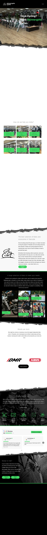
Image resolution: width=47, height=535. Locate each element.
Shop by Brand (23, 366)
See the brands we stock (8, 150)
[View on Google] (4, 439)
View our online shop (34, 134)
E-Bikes (6, 312)
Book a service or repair (21, 150)
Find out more (22, 267)
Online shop (15, 477)
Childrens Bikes (38, 314)
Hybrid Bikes (23, 314)
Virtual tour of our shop (9, 134)
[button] (2, 443)
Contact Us (34, 150)
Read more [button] (5, 447)
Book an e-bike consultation (21, 134)
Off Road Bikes (24, 298)
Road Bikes (36, 298)
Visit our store (6, 477)
